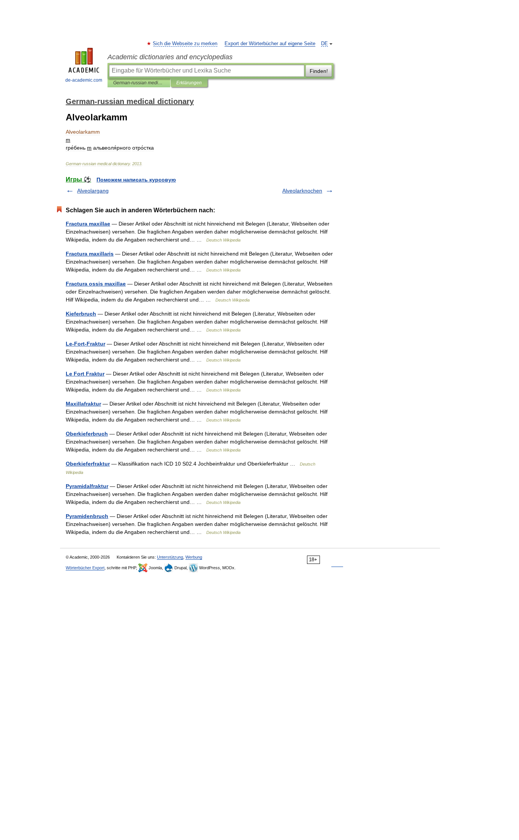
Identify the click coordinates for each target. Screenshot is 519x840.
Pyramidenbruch (87, 516)
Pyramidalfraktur (87, 486)
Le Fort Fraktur (85, 374)
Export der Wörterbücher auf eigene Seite (270, 43)
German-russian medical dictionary (139, 82)
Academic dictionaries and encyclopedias (170, 57)
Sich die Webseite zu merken (185, 43)
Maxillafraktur (83, 404)
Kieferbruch (81, 314)
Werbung (193, 557)
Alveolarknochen (302, 191)
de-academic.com (83, 80)
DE (324, 43)
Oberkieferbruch (87, 434)
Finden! (319, 71)
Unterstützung (170, 557)
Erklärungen (189, 82)
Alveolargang (93, 191)
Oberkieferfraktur (88, 464)
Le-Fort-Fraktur (85, 344)
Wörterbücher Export (85, 567)
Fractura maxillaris (90, 254)
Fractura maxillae (88, 224)
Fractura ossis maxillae (96, 284)
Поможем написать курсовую (136, 180)
